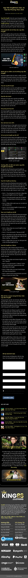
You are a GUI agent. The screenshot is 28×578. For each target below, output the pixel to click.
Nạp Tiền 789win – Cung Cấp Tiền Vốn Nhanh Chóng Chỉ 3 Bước (14, 418)
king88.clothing (5, 23)
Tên (4, 371)
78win (2, 518)
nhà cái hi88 (7, 516)
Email (4, 378)
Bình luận (5, 360)
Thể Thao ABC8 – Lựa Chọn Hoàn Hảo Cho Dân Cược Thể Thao (16, 409)
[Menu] (2, 2)
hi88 (2, 516)
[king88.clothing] (14, 2)
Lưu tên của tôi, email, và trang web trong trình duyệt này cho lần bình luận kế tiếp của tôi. (13, 393)
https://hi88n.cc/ (20, 516)
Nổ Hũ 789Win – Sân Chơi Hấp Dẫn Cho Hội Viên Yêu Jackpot (16, 422)
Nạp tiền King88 (5, 18)
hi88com (13, 516)
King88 (3, 504)
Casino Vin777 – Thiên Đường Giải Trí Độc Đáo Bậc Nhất (15, 414)
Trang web (5, 384)
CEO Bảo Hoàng (19, 13)
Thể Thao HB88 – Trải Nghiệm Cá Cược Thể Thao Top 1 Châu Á (16, 427)
